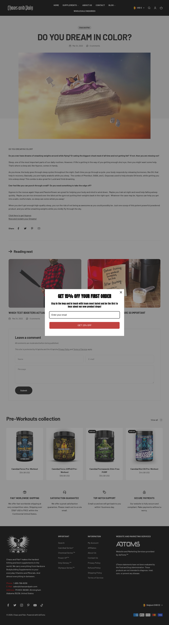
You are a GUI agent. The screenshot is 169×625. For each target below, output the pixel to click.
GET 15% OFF (84, 325)
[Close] (121, 292)
